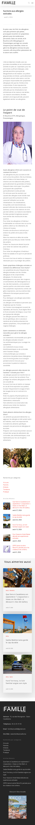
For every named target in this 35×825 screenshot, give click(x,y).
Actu (7, 590)
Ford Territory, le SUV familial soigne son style (17, 773)
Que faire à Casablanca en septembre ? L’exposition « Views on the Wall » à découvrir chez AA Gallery (16, 764)
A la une (6, 482)
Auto (11, 677)
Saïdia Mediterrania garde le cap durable (16, 769)
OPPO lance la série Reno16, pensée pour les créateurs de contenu (17, 784)
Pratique (6, 492)
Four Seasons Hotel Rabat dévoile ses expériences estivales (15, 779)
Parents (5, 485)
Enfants (5, 487)
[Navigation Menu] (32, 3)
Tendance (6, 489)
